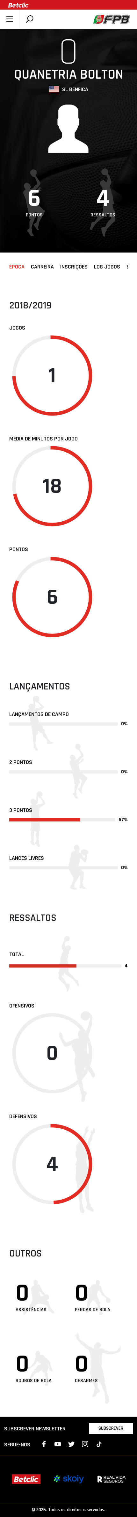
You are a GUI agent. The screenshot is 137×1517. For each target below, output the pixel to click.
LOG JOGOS (107, 266)
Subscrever (110, 1428)
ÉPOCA (17, 266)
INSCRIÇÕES (74, 266)
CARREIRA (42, 266)
